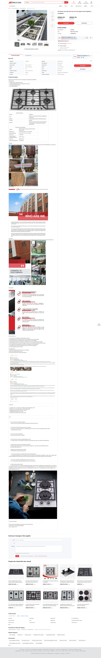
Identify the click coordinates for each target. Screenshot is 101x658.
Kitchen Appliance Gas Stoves (28, 643)
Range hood (52, 620)
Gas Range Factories (25, 640)
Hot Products (22, 649)
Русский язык (40, 650)
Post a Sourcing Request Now (41, 556)
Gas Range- (31, 618)
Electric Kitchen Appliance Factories (50, 640)
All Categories (12, 6)
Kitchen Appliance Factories (14, 640)
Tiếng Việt (77, 650)
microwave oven (11, 620)
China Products (27, 649)
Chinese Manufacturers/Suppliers (36, 649)
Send (17, 556)
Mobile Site (76, 649)
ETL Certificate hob (75, 618)
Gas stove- (10, 618)
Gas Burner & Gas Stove (30, 8)
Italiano (44, 650)
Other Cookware (12, 634)
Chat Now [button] (85, 23)
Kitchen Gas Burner (72, 640)
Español (27, 650)
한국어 (60, 650)
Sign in (91, 3)
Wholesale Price (52, 649)
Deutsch (48, 650)
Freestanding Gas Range (50, 634)
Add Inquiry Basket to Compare (32, 49)
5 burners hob (31, 622)
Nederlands (53, 650)
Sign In (59, 50)
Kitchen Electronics (23, 8)
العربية (57, 650)
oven (30, 620)
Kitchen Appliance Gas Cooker (14, 643)
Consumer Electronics (15, 8)
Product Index (71, 649)
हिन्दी (66, 650)
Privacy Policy (68, 653)
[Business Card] (90, 60)
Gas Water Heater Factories (37, 640)
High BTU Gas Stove (61, 634)
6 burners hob (10, 622)
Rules (92, 6)
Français (35, 650)
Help (72, 6)
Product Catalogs (25, 615)
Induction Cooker (28, 634)
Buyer (66, 6)
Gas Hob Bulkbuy (39, 643)
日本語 (63, 650)
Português (31, 650)
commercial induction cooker (77, 620)
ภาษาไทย (69, 650)
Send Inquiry (66, 23)
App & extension (78, 6)
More (9, 645)
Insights (80, 649)
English (23, 650)
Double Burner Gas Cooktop (38, 634)
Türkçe (73, 650)
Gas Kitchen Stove (82, 640)
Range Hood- (52, 618)
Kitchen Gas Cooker (63, 640)
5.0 (78, 57)
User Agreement (57, 653)
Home (9, 8)
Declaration (62, 653)
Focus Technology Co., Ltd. (43, 653)
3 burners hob (74, 622)
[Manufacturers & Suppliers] (14, 2)
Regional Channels (64, 649)
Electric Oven (20, 634)
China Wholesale (45, 649)
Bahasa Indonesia (83, 650)
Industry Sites (58, 649)
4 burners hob (53, 622)
